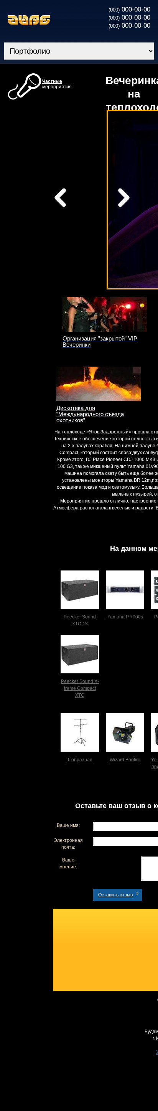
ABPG (29, 20)
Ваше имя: (68, 825)
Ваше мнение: (68, 863)
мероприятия (57, 84)
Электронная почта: (68, 844)
